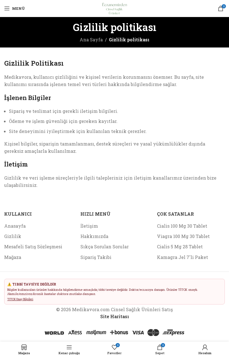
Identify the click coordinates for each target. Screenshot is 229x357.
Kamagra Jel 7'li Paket (182, 257)
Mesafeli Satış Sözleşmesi (33, 246)
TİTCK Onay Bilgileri (20, 299)
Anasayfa (15, 226)
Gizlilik (12, 236)
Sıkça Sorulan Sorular (104, 246)
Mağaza (12, 257)
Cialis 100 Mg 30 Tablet (182, 226)
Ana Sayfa (91, 39)
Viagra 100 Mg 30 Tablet (183, 236)
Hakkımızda (94, 236)
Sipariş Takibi (95, 257)
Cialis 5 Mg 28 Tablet (180, 246)
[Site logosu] (114, 8)
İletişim (89, 226)
